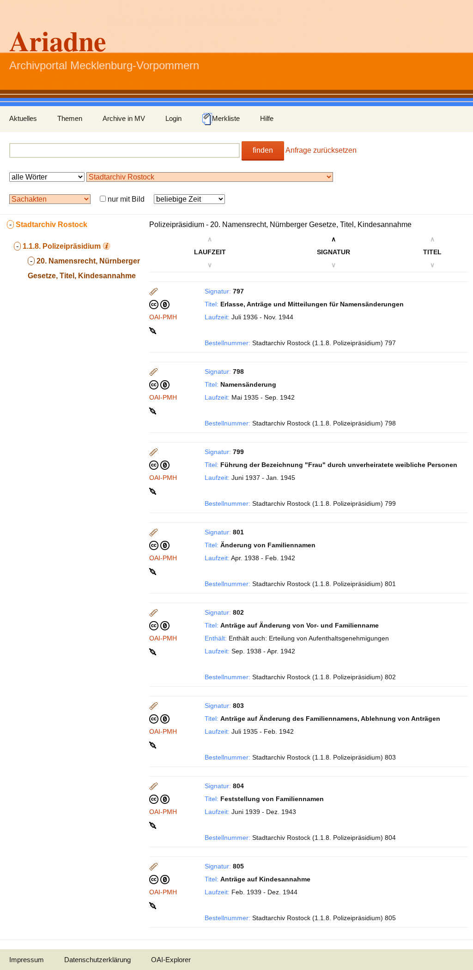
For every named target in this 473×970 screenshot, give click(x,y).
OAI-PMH (163, 317)
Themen (69, 118)
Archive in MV (124, 118)
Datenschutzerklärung (97, 960)
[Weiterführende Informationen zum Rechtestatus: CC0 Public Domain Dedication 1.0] (159, 304)
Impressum (26, 960)
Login (173, 118)
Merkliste (226, 118)
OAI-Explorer (171, 960)
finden (263, 150)
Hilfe (266, 118)
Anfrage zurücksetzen (321, 150)
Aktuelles (23, 118)
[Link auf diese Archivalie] (153, 330)
